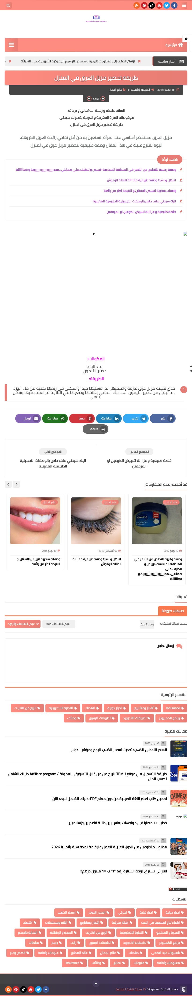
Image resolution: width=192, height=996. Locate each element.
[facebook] (174, 5)
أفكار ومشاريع (144, 708)
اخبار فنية (146, 912)
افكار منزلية (120, 922)
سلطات (34, 943)
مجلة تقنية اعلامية (129, 989)
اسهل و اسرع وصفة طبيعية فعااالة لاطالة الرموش (141, 180)
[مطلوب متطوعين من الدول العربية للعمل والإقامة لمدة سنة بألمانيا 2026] (178, 846)
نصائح (117, 963)
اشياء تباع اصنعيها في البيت (160, 922)
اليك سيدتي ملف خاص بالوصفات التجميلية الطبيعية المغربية (134, 201)
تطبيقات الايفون (100, 718)
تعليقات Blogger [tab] (173, 611)
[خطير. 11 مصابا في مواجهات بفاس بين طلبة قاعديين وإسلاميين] (178, 822)
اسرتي (122, 912)
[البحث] (8, 5)
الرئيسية (171, 45)
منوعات (139, 963)
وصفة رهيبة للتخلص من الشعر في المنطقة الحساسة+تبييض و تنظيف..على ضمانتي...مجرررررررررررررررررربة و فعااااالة (96, 170)
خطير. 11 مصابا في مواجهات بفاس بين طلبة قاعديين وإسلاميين (117, 822)
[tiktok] (151, 5)
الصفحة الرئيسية (140, 89)
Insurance (173, 708)
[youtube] (159, 5)
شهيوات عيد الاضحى (165, 953)
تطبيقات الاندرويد (134, 718)
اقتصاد (90, 708)
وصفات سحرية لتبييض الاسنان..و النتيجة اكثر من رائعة (140, 191)
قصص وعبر (17, 953)
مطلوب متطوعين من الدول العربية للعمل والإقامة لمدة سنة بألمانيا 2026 (109, 846)
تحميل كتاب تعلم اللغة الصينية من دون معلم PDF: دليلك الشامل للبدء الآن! (109, 798)
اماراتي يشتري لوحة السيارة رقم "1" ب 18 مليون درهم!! (123, 870)
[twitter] (166, 5)
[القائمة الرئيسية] (11, 44)
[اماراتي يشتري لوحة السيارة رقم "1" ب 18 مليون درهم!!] (178, 870)
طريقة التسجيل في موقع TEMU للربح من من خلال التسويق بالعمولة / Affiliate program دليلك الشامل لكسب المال (87, 776)
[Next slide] (8, 484)
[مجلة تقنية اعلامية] (96, 19)
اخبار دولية (114, 708)
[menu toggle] (183, 5)
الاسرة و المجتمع (168, 932)
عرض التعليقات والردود (21, 623)
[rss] (136, 5)
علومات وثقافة (48, 953)
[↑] (96, 983)
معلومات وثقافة (168, 963)
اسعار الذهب (67, 912)
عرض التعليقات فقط (58, 623)
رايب (73, 943)
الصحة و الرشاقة (61, 932)
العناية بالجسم (27, 932)
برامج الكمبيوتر (169, 718)
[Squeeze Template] (183, 989)
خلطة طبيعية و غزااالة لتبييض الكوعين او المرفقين (141, 212)
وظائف (71, 718)
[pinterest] (144, 5)
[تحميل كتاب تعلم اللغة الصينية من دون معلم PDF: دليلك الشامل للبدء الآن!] (178, 798)
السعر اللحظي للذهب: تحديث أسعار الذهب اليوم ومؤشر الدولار (119, 749)
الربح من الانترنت (25, 708)
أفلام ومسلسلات (56, 922)
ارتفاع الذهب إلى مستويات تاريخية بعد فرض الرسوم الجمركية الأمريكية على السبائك (98, 61)
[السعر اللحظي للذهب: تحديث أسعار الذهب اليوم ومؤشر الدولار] (178, 749)
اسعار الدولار (96, 912)
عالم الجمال (115, 89)
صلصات (134, 953)
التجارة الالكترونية (61, 708)
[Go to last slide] (16, 484)
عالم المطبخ (79, 953)
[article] (53, 458)
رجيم (55, 943)
